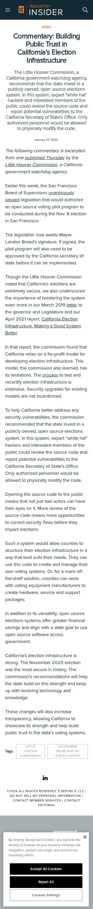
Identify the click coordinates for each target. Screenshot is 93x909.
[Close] (85, 837)
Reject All (46, 882)
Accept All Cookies (46, 869)
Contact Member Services (37, 801)
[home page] (41, 10)
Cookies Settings (46, 895)
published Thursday (44, 158)
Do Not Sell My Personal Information (45, 796)
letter (72, 305)
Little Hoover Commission (31, 165)
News (46, 27)
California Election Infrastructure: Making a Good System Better (43, 326)
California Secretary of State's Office (68, 751)
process (50, 375)
